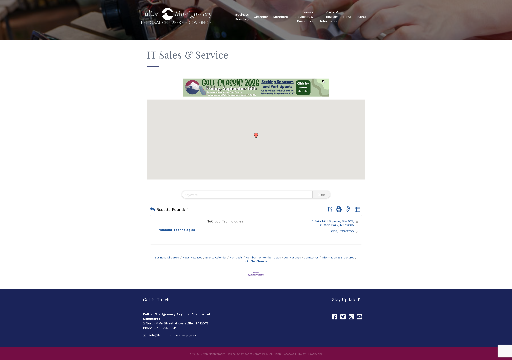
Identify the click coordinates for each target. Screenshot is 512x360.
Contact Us (311, 257)
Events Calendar (215, 257)
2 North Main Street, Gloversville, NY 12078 (176, 323)
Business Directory (242, 17)
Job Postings (292, 257)
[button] (256, 136)
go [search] (323, 194)
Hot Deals (236, 257)
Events (362, 17)
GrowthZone (314, 353)
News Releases (192, 257)
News (347, 17)
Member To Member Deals (263, 257)
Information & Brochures (338, 257)
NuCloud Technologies (225, 221)
